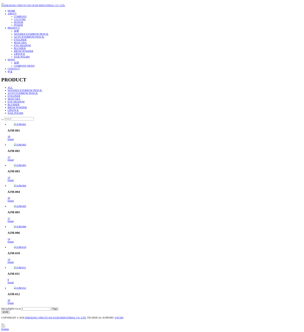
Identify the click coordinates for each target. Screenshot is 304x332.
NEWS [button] (11, 59)
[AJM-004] (20, 185)
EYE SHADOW (22, 45)
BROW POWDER (23, 51)
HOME (11, 10)
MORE (6, 312)
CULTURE (20, 19)
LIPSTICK (19, 54)
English (5, 329)
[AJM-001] (20, 124)
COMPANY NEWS (24, 66)
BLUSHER (20, 48)
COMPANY (20, 16)
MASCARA (20, 42)
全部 (16, 31)
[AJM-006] (20, 226)
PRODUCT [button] (14, 28)
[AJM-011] (20, 267)
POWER (18, 25)
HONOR (18, 22)
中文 (10, 71)
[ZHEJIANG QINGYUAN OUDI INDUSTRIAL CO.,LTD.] (152, 5)
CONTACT (14, 68)
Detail (11, 139)
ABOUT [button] (12, 13)
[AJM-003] (20, 165)
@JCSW (119, 317)
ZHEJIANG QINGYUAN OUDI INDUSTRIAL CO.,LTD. (55, 317)
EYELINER (20, 39)
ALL (10, 87)
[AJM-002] (20, 144)
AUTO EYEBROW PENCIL (29, 37)
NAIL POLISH (22, 56)
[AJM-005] (20, 206)
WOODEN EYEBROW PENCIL (31, 34)
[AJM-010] (20, 247)
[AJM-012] (20, 288)
